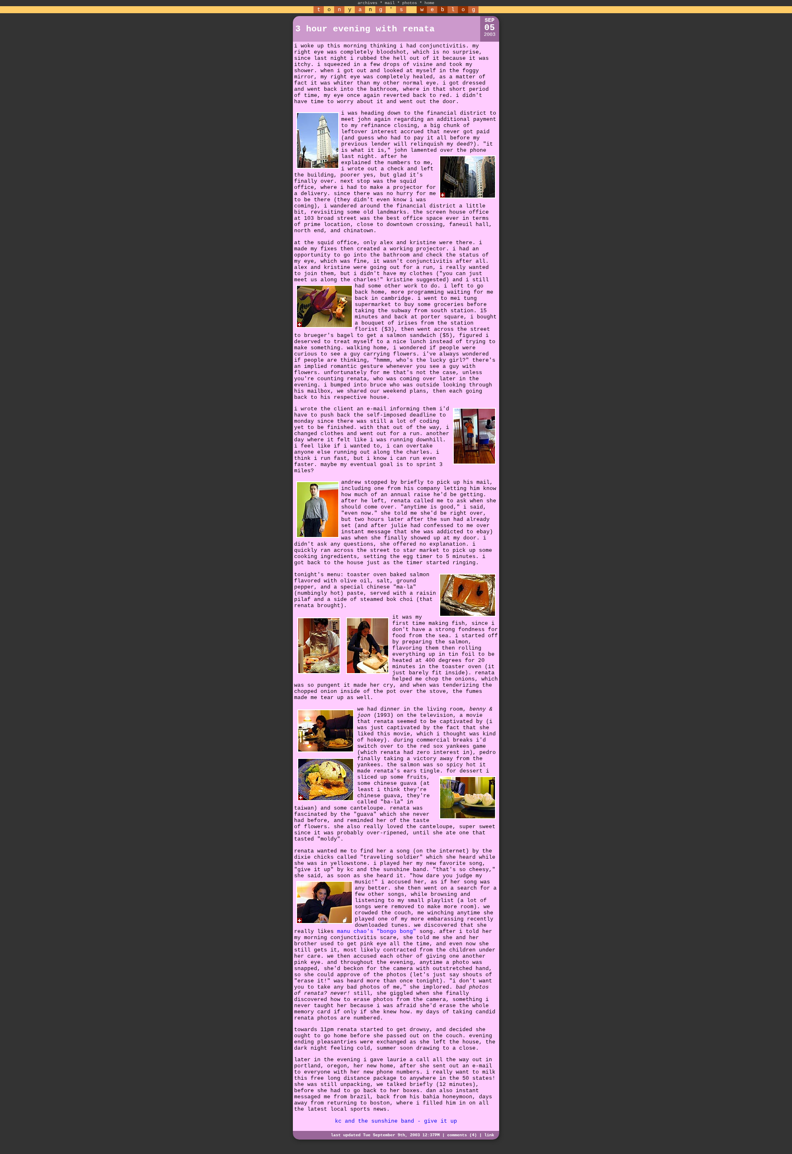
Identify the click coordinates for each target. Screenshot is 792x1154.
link (489, 1135)
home (429, 3)
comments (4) (462, 1135)
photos (409, 3)
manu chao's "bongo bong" (376, 931)
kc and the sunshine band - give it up (396, 1121)
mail (390, 3)
